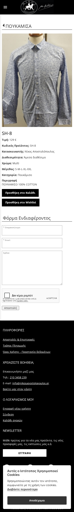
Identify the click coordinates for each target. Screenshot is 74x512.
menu (5, 7)
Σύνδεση (8, 414)
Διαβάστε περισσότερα (22, 489)
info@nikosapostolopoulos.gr (30, 383)
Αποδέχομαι (37, 500)
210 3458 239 (18, 377)
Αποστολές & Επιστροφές (19, 339)
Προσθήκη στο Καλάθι (20, 193)
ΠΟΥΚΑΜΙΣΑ (18, 26)
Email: (8, 240)
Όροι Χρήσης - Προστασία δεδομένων (26, 352)
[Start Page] (37, 7)
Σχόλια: (6, 253)
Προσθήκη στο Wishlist (20, 202)
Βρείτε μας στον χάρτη (17, 389)
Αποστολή (10, 308)
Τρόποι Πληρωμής (14, 345)
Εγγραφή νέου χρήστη (17, 408)
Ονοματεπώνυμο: (12, 227)
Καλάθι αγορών (12, 420)
